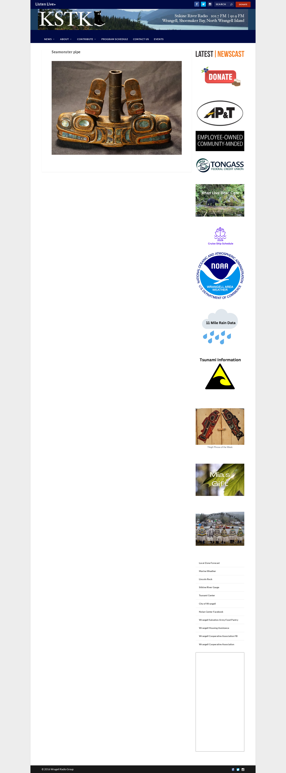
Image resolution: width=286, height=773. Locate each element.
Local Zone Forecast (209, 563)
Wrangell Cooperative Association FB (218, 636)
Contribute (85, 39)
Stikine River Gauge (209, 587)
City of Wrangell (207, 603)
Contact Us (141, 39)
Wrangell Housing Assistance (214, 628)
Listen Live (44, 4)
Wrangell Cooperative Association (216, 644)
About (64, 39)
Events (159, 39)
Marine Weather (207, 571)
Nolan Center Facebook (211, 611)
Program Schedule (114, 39)
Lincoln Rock (205, 579)
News (48, 39)
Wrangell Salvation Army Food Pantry (218, 619)
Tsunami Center (207, 595)
